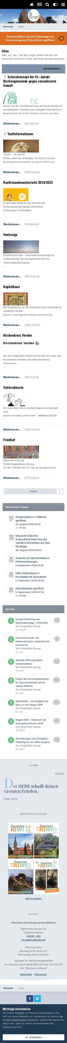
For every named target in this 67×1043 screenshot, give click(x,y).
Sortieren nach (51, 69)
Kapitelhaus (11, 287)
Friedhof (9, 440)
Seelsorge (10, 235)
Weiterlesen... (12, 123)
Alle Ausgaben (33, 898)
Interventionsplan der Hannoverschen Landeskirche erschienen (32, 641)
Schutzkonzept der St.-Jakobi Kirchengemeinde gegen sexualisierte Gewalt (29, 81)
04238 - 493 (34, 936)
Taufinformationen (20, 134)
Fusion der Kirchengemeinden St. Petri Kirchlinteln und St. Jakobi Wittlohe (32, 682)
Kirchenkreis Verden (17, 335)
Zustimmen (35, 1037)
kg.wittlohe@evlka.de (33, 939)
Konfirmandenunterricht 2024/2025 (28, 182)
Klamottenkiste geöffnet (30, 588)
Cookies (19, 1012)
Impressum (41, 974)
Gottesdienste (13, 387)
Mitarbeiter (26, 974)
